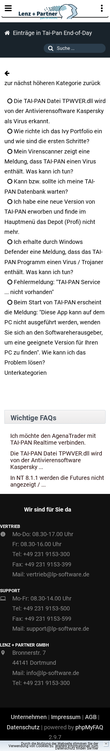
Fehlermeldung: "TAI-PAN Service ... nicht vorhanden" (52, 287)
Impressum (66, 716)
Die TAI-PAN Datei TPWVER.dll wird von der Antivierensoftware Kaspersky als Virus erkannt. (55, 111)
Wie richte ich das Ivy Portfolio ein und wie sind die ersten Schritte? (53, 136)
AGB (91, 716)
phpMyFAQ (89, 727)
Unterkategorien (25, 372)
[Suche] (49, 48)
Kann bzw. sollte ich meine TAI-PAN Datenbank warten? (49, 186)
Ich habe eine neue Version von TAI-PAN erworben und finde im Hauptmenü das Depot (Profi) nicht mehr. (49, 216)
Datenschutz (23, 727)
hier (95, 748)
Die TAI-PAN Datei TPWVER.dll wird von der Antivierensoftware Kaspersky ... (56, 460)
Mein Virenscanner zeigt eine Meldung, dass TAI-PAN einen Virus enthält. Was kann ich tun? (50, 161)
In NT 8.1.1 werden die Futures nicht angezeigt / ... (57, 481)
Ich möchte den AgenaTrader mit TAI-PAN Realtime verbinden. (53, 439)
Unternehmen (29, 716)
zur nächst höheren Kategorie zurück (52, 83)
